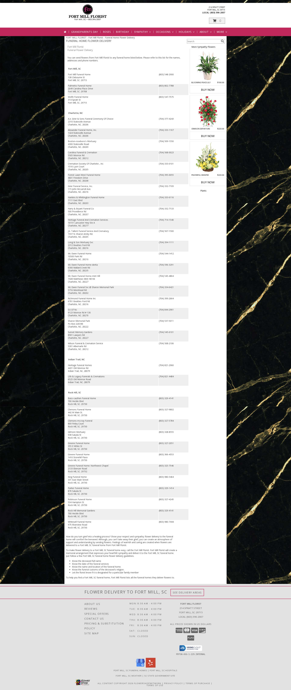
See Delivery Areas (187, 592)
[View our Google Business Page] (140, 666)
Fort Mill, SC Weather (129, 675)
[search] (222, 41)
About (204, 32)
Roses (107, 32)
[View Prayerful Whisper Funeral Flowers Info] (208, 157)
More (220, 32)
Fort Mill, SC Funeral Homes (130, 670)
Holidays (185, 32)
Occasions (163, 32)
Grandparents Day (84, 32)
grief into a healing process (96, 536)
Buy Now (208, 90)
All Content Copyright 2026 (115, 683)
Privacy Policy (173, 683)
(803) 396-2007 (217, 12)
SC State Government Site (159, 675)
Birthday (122, 32)
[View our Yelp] (151, 666)
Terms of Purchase (198, 683)
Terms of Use (155, 685)
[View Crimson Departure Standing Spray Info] (208, 111)
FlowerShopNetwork (147, 683)
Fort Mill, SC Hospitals (163, 670)
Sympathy (141, 32)
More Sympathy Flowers (203, 46)
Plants (203, 190)
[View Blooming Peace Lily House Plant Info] (208, 65)
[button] (217, 21)
